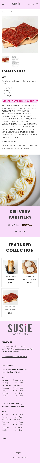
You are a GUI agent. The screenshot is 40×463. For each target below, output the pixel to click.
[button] (5, 59)
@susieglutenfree (18, 346)
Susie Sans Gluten (10, 276)
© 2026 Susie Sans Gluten (20, 457)
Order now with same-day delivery (20, 100)
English (29, 4)
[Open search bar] (37, 4)
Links (4, 439)
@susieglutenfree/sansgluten (21, 349)
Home (3, 12)
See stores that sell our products (14, 357)
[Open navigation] (3, 4)
